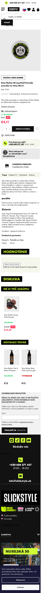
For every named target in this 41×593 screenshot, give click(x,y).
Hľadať (7, 22)
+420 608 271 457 (17, 3)
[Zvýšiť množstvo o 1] (9, 129)
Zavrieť (17, 135)
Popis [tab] (4, 175)
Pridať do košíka (23, 129)
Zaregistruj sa (9, 156)
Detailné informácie (8, 106)
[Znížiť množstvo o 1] (3, 129)
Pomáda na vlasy (17, 240)
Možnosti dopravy (11, 111)
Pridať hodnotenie (12, 264)
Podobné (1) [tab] (13, 175)
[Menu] (3, 9)
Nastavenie (20, 580)
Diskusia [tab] (32, 175)
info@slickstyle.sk (20, 480)
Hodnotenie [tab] (23, 175)
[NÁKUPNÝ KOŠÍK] (38, 9)
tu (22, 574)
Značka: (13, 77)
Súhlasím (20, 587)
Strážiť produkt (10, 135)
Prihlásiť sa (21, 430)
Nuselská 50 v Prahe (20, 166)
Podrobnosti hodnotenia (29, 94)
